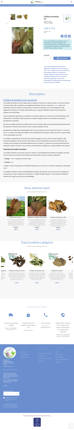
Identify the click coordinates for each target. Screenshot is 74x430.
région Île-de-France (46, 415)
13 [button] (46, 295)
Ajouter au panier (62, 58)
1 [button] (20, 295)
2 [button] (23, 295)
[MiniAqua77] (37, 2)
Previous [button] (4, 264)
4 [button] (27, 295)
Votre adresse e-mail (8, 391)
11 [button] (42, 295)
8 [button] (36, 295)
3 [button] (25, 295)
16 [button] (53, 295)
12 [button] (44, 295)
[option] (13, 17)
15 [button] (51, 295)
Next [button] (70, 264)
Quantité (46, 55)
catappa (56, 105)
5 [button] (29, 295)
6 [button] (31, 295)
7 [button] (33, 295)
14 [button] (49, 295)
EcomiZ (30, 415)
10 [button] (40, 295)
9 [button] (38, 295)
